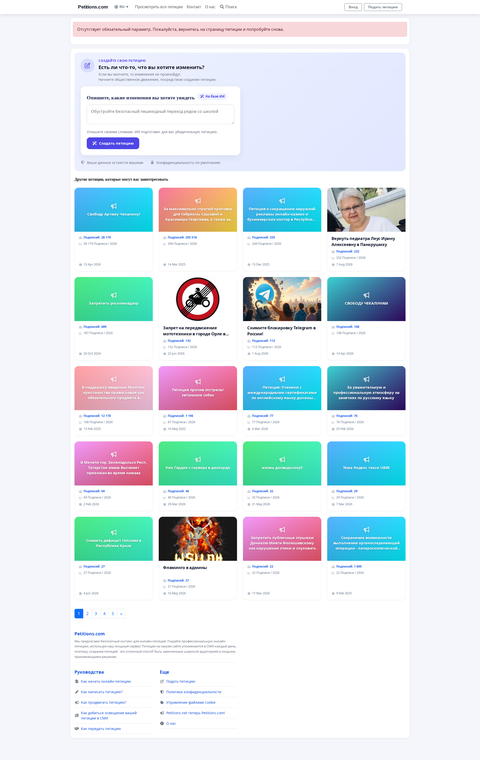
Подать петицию (383, 7)
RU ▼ (124, 7)
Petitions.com (93, 7)
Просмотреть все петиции (159, 7)
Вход (353, 7)
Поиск (231, 7)
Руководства (89, 672)
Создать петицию (116, 143)
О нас (210, 7)
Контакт (194, 7)
